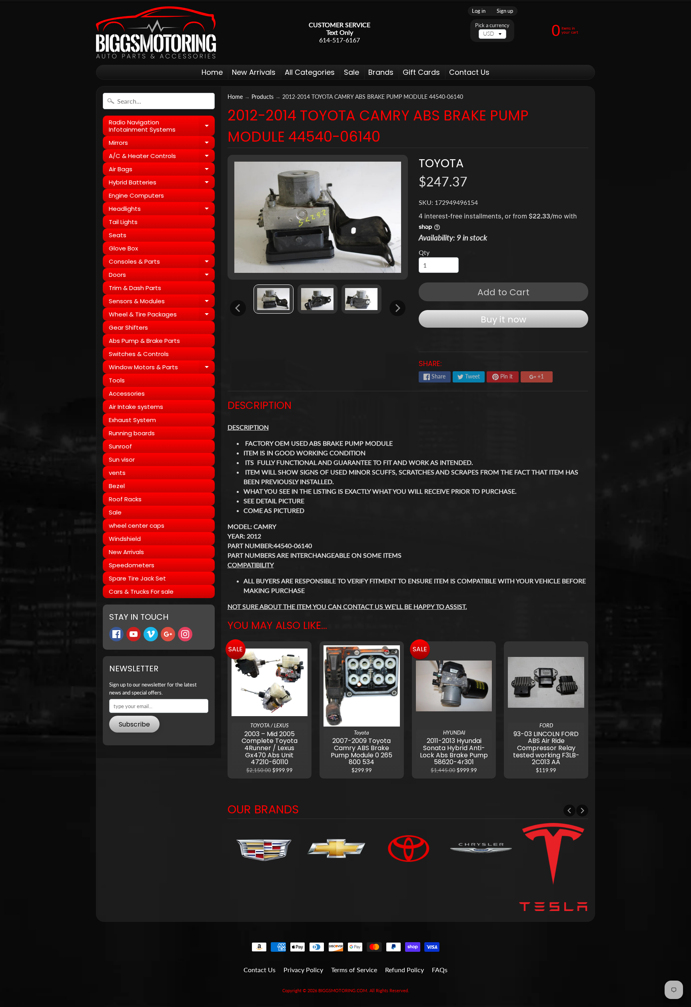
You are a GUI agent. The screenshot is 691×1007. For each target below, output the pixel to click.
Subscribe (134, 724)
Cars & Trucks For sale (141, 591)
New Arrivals (254, 72)
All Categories (310, 72)
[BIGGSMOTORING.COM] (156, 32)
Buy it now (503, 319)
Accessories (127, 393)
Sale (351, 72)
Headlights (162, 209)
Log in (478, 11)
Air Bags (162, 170)
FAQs (439, 969)
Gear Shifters (128, 327)
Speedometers (131, 565)
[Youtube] (133, 634)
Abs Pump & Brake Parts (144, 340)
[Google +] (168, 634)
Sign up (505, 11)
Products (263, 97)
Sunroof (120, 446)
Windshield (125, 539)
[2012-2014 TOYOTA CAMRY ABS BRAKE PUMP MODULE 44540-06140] (274, 299)
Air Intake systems (136, 406)
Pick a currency (492, 25)
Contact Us (469, 72)
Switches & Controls (139, 354)
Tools (117, 380)
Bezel (117, 486)
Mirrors (162, 143)
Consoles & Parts (162, 262)
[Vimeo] (151, 634)
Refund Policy (404, 969)
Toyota (441, 163)
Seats (117, 235)
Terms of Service (354, 969)
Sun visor (122, 459)
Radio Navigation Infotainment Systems (162, 126)
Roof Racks (125, 499)
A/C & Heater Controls (162, 157)
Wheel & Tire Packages (162, 315)
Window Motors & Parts (162, 368)
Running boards (132, 433)
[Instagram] (185, 634)
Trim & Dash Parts (135, 288)
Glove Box (123, 248)
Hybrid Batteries (162, 183)
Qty (424, 252)
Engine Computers (136, 195)
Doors (162, 275)
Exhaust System (132, 420)
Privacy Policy (303, 969)
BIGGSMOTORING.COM (342, 990)
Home (212, 72)
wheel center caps (136, 525)
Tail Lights (123, 222)
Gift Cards (421, 72)
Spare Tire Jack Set (137, 578)
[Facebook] (116, 634)
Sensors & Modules (162, 302)
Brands (380, 72)
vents (117, 472)
